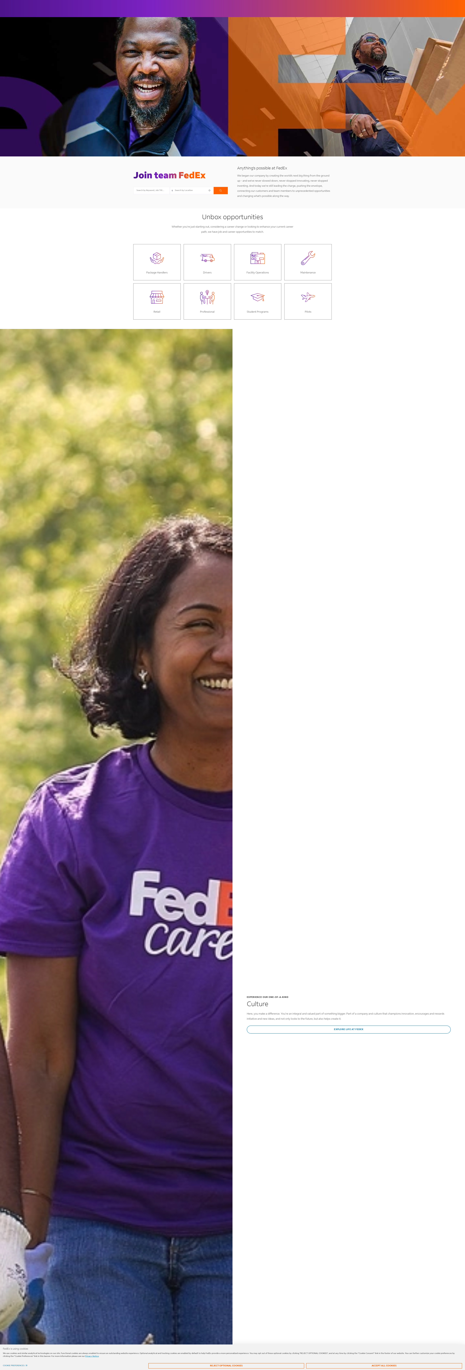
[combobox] (151, 190)
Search (221, 190)
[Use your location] (210, 190)
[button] (157, 262)
